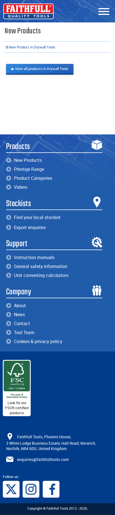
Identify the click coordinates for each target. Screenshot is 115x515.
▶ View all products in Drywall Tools (39, 68)
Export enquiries (30, 227)
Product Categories (33, 178)
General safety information (40, 266)
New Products (28, 160)
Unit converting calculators (41, 275)
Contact (22, 323)
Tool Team (24, 332)
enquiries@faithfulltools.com (43, 459)
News (19, 314)
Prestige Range (29, 169)
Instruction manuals (34, 257)
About (20, 305)
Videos (20, 187)
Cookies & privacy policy (38, 341)
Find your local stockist (37, 217)
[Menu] (104, 11)
